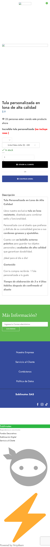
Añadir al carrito (26, 164)
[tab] (25, 195)
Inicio (7, 25)
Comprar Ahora (26, 179)
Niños (42, 25)
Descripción (8, 195)
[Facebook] (37, 404)
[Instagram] (42, 404)
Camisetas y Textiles (24, 25)
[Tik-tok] (46, 404)
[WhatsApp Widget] (0, 423)
